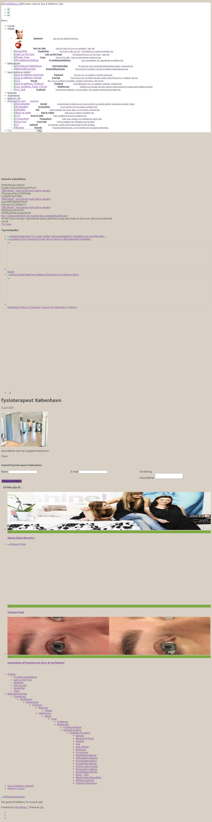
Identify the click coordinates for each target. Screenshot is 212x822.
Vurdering (146, 471)
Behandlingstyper (17, 693)
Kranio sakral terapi (87, 766)
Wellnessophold (85, 780)
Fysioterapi (82, 752)
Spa (78, 744)
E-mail (74, 471)
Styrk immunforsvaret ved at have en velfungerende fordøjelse (55, 239)
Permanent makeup (86, 769)
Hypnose (37, 705)
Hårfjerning (44, 713)
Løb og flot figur (23, 679)
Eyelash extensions (86, 783)
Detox (48, 716)
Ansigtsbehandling (86, 760)
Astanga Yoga (15, 612)
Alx (42, 807)
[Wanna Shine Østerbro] (109, 529)
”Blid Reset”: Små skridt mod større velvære (25, 190)
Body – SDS (82, 774)
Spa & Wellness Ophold (20, 785)
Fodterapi (62, 721)
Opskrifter (19, 688)
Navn (4, 471)
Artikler (11, 674)
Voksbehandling (72, 730)
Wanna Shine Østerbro (20, 537)
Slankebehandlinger (87, 772)
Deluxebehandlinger (87, 758)
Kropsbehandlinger (86, 763)
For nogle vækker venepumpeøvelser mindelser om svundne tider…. (69, 236)
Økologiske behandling (88, 777)
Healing (80, 741)
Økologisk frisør (85, 738)
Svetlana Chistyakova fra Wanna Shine (57, 274)
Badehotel (63, 724)
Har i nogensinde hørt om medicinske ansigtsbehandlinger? (34, 215)
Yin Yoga (6, 224)
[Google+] (8, 815)
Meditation (26, 699)
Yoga (16, 691)
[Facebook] (8, 812)
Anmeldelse (147, 477)
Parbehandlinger (72, 727)
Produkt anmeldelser (25, 677)
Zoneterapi (20, 696)
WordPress (21, 807)
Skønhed (18, 682)
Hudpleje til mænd (80, 732)
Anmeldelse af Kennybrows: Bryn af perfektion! (35, 662)
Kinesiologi (32, 702)
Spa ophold (82, 746)
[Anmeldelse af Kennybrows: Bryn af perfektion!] (109, 653)
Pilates (48, 710)
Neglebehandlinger (86, 755)
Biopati (80, 735)
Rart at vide (20, 685)
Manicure (81, 749)
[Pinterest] (8, 818)
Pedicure (43, 707)
